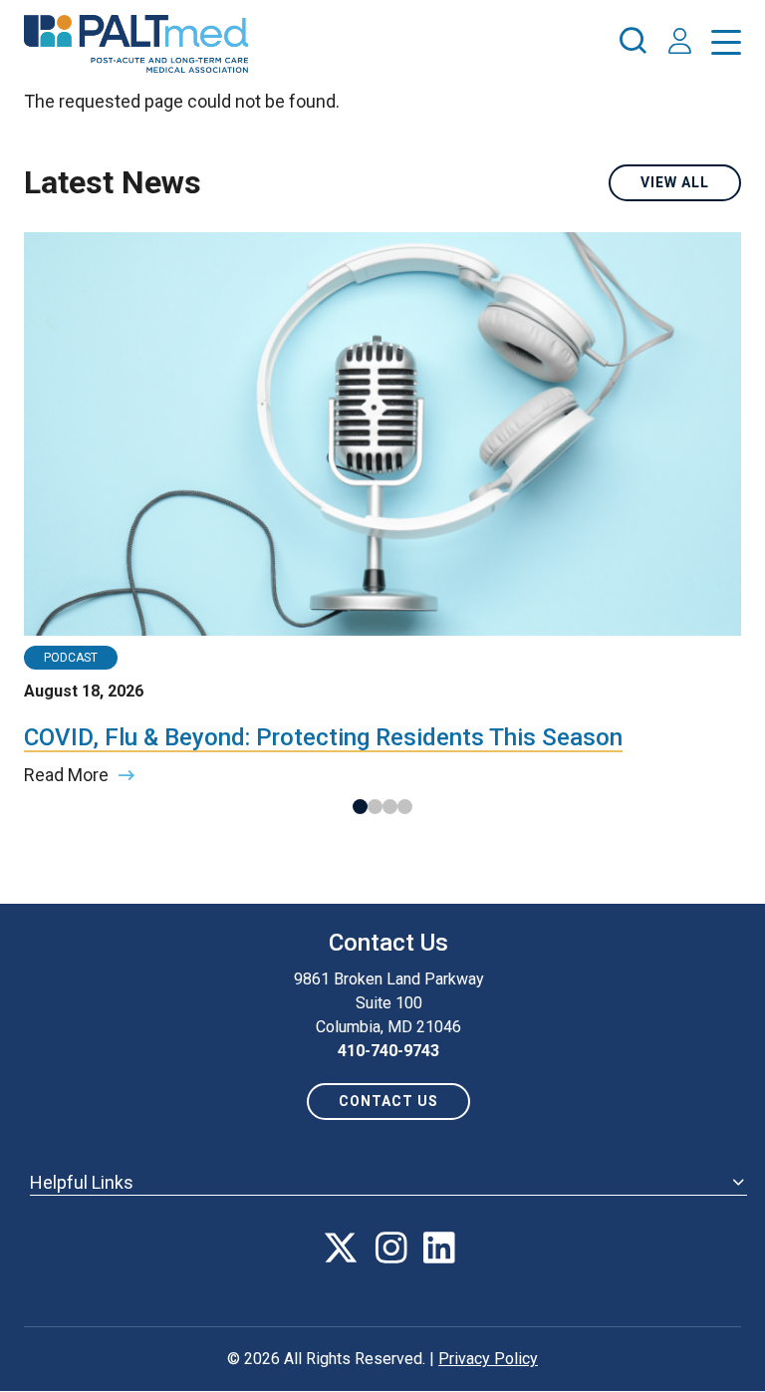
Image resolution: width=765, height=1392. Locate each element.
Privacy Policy (488, 1358)
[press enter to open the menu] (726, 46)
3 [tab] (389, 806)
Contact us (388, 1101)
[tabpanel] (382, 510)
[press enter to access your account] (679, 43)
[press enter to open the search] (632, 44)
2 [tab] (375, 806)
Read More (66, 774)
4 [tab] (404, 806)
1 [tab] (360, 806)
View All (674, 182)
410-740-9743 (388, 1050)
